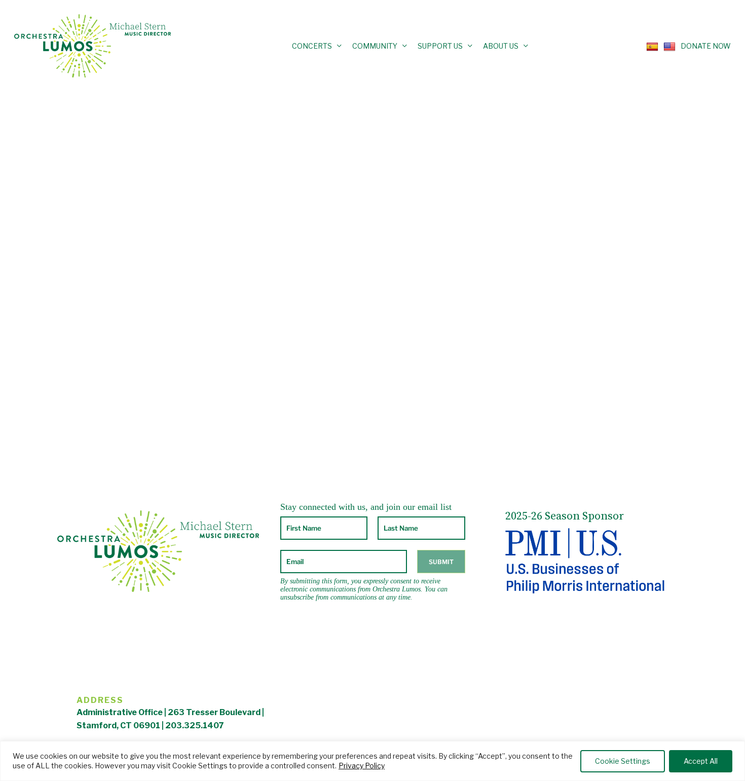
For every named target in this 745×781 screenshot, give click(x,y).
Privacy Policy (362, 765)
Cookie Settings (622, 761)
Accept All (701, 761)
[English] (667, 46)
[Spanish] (649, 46)
